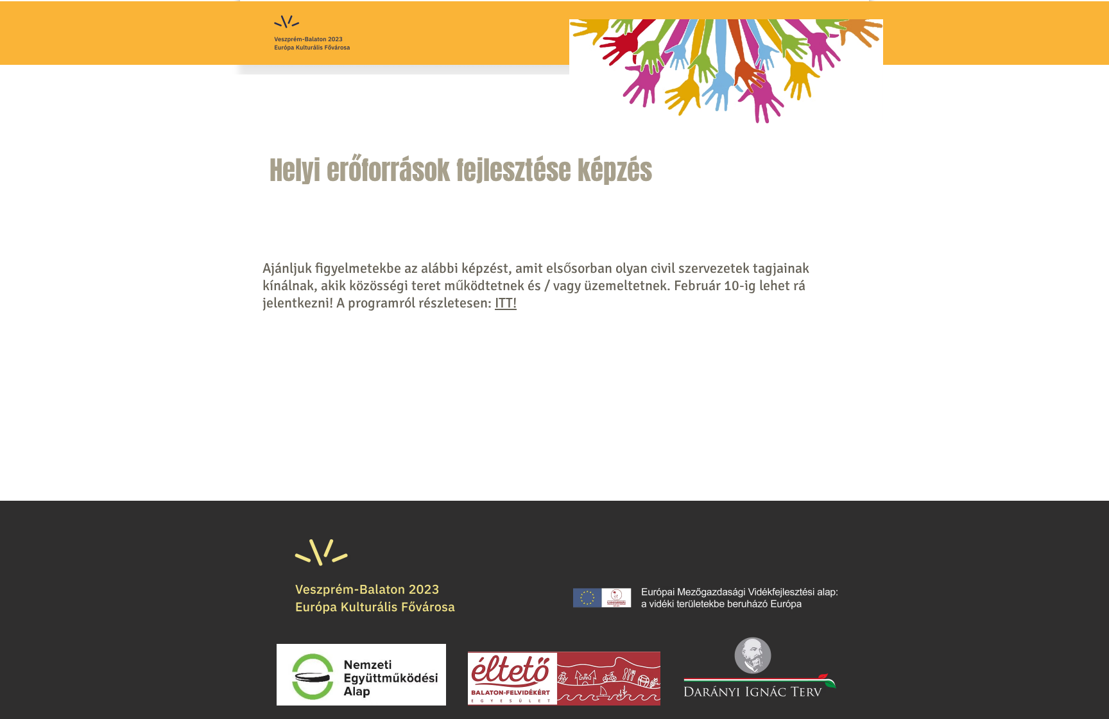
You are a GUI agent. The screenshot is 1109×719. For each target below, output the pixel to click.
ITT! (506, 302)
